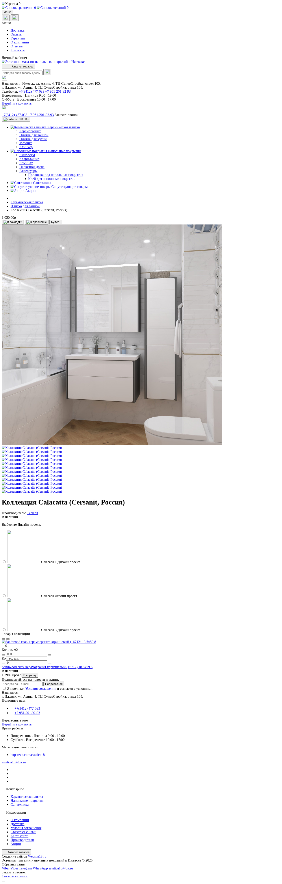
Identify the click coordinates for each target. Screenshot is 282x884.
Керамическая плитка (27, 202)
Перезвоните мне (15, 720)
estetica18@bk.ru (14, 762)
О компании (20, 42)
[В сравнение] (36, 222)
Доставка (17, 30)
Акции (16, 844)
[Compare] (8, 639)
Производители (22, 840)
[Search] (47, 72)
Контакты (18, 50)
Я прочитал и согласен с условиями (50, 688)
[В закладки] (13, 222)
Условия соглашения (40, 688)
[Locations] (6, 18)
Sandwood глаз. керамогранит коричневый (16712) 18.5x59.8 (47, 667)
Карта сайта (19, 836)
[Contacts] (15, 17)
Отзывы (17, 46)
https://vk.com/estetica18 (28, 755)
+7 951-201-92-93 (58, 91)
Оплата (16, 34)
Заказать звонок (66, 115)
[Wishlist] (3, 639)
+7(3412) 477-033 (32, 91)
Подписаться (54, 684)
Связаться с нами (23, 832)
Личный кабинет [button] (14, 58)
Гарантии (18, 38)
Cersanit (32, 513)
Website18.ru (37, 856)
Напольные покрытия (27, 800)
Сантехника (20, 804)
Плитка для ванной (25, 206)
